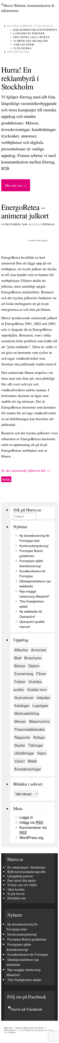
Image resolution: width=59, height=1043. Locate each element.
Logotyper (40, 705)
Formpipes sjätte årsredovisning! (19, 947)
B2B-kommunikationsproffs (35, 29)
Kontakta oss (18, 52)
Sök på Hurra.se (27, 510)
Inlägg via (31, 822)
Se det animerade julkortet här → (25, 470)
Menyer (20, 721)
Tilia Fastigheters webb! (24, 979)
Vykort (19, 761)
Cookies (12, 1032)
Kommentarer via (33, 830)
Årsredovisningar (27, 769)
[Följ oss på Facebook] (25, 1009)
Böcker (19, 665)
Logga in (26, 817)
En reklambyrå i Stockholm (30, 26)
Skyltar (19, 745)
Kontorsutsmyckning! (34, 545)
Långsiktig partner (29, 33)
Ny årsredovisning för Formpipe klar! (22, 926)
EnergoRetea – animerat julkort (25, 211)
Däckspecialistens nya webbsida (23, 962)
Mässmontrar (39, 721)
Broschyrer (33, 657)
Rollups (39, 737)
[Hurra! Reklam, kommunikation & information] (29, 10)
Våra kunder (23, 44)
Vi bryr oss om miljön (30, 41)
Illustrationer (24, 697)
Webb (6, 479)
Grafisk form (37, 689)
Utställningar (24, 753)
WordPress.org (31, 837)
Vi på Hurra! (23, 48)
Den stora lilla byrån (31, 37)
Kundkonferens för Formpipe (27, 954)
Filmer (41, 673)
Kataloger (21, 705)
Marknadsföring (26, 713)
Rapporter (22, 737)
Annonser (38, 649)
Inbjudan (43, 697)
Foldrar (20, 681)
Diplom (33, 665)
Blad (17, 657)
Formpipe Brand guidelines (26, 939)
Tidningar (35, 745)
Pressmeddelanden (29, 729)
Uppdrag (48, 224)
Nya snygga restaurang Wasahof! (24, 972)
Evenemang (23, 673)
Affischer (21, 649)
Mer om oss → (15, 185)
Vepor (41, 753)
